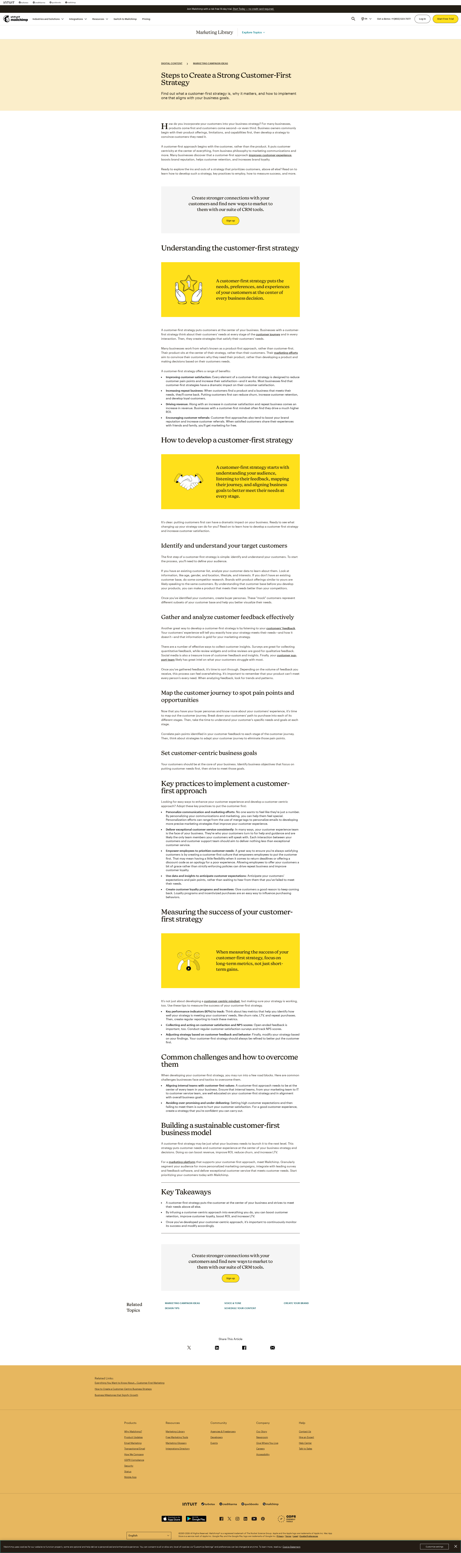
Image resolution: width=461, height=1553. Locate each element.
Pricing (146, 18)
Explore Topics (252, 32)
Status (127, 1471)
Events (214, 1443)
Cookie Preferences (308, 1536)
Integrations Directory (178, 1448)
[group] (366, 19)
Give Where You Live (267, 1443)
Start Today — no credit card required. (253, 8)
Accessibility (263, 1454)
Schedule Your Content (240, 1308)
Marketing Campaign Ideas (210, 63)
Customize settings (434, 1546)
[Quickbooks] (55, 2)
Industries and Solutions (46, 18)
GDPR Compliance (134, 1460)
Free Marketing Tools (177, 1437)
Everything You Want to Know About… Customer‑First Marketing (129, 1382)
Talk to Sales (305, 1448)
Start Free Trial (445, 18)
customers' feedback (280, 628)
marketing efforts (286, 352)
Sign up (230, 220)
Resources (98, 18)
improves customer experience (270, 155)
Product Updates (133, 1437)
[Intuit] (9, 2)
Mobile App (130, 1477)
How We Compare (134, 1454)
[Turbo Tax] (23, 2)
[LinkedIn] (245, 1519)
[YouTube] (254, 1519)
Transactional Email (134, 1448)
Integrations (76, 18)
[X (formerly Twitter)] (229, 1519)
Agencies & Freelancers (223, 1431)
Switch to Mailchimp (125, 18)
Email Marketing (133, 1443)
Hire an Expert (306, 1437)
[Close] (455, 1546)
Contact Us (305, 1431)
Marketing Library (214, 32)
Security (128, 1465)
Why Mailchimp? (133, 1431)
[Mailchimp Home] (15, 19)
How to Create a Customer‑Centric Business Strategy (123, 1388)
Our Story (261, 1431)
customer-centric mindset (222, 1001)
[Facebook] (221, 1519)
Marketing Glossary (176, 1443)
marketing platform (182, 1162)
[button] (366, 19)
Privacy (280, 1536)
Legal (295, 1536)
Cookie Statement (291, 1546)
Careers (260, 1448)
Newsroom (262, 1437)
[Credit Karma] (39, 2)
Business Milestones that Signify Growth (116, 1395)
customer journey (268, 334)
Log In (422, 18)
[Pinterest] (263, 1519)
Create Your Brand (296, 1303)
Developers (217, 1437)
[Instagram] (237, 1519)
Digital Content (171, 63)
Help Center (305, 1443)
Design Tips (172, 1308)
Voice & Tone (232, 1303)
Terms (288, 1536)
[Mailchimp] (70, 2)
